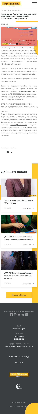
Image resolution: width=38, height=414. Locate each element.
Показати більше (19, 295)
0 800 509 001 (19, 336)
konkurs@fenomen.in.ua (27, 91)
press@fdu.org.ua (19, 329)
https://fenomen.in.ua (8, 81)
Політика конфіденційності (19, 406)
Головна (3, 10)
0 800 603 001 (19, 339)
